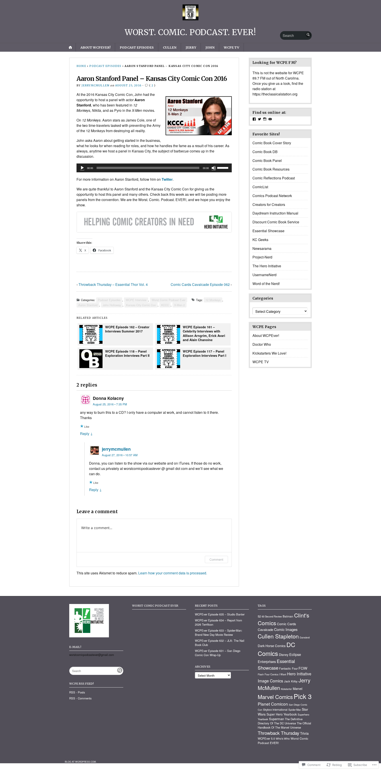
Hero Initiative (299, 673)
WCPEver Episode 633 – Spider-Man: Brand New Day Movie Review (218, 632)
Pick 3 (303, 696)
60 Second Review (272, 616)
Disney (283, 654)
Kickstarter (286, 689)
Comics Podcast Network (272, 195)
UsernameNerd (264, 274)
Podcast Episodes (137, 47)
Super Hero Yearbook (282, 714)
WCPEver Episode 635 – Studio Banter (220, 614)
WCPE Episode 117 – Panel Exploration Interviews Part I (204, 353)
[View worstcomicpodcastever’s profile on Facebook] (254, 119)
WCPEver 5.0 (266, 738)
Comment (216, 559)
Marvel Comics (275, 697)
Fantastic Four (288, 668)
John (210, 47)
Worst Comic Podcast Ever (168, 300)
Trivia (304, 733)
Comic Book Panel (267, 160)
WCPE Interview (136, 300)
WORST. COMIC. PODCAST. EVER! (190, 32)
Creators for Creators (268, 204)
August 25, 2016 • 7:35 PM (110, 404)
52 (259, 616)
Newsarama (261, 248)
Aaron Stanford (87, 305)
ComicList (260, 186)
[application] (154, 167)
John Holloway (112, 305)
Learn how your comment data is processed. (172, 572)
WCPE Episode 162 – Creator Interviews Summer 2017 (127, 329)
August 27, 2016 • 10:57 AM (120, 455)
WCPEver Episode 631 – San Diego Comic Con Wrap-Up (217, 653)
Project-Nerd (262, 257)
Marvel (297, 688)
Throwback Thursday (278, 732)
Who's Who (283, 738)
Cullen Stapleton (278, 636)
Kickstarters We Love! (269, 353)
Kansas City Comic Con (141, 305)
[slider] (223, 167)
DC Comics (276, 649)
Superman (276, 718)
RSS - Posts (77, 692)
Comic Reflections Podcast (273, 177)
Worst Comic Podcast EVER (155, 605)
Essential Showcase (268, 230)
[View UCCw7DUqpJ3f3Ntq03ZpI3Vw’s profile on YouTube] (270, 119)
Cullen (169, 47)
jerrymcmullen (96, 85)
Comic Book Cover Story (271, 142)
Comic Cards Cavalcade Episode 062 (200, 284)
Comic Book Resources (270, 169)
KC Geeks (260, 239)
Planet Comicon (273, 704)
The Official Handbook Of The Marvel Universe (284, 725)
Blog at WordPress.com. (81, 761)
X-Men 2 (179, 305)
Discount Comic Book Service (275, 221)
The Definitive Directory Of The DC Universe (280, 721)
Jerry (191, 47)
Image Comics (270, 681)
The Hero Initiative (266, 265)
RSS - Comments (80, 698)
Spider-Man (294, 709)
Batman (288, 616)
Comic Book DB (265, 151)
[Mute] (213, 168)
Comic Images (285, 629)
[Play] (82, 168)
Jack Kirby (291, 681)
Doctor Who (261, 344)
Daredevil (305, 637)
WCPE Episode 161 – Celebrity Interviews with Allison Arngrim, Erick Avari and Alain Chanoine (204, 333)
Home (81, 66)
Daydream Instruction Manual (275, 213)
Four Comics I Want (275, 674)
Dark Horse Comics (272, 645)
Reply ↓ (86, 433)
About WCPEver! (95, 47)
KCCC (165, 305)
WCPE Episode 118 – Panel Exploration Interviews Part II (127, 353)
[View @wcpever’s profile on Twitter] (259, 119)
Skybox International (275, 709)
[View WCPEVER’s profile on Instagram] (265, 119)
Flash (261, 674)
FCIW (303, 668)
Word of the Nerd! (266, 283)
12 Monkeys (212, 300)
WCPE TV (231, 47)
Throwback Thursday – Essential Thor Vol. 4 (113, 284)
